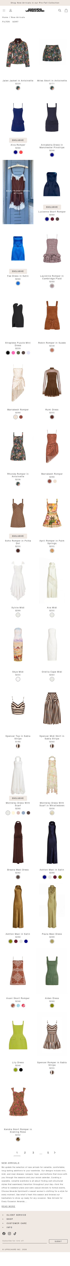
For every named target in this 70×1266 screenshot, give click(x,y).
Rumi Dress (52, 409)
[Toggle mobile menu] (4, 10)
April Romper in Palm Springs (52, 542)
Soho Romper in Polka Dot (18, 542)
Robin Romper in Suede (52, 342)
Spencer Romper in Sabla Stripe (52, 1063)
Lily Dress (18, 1062)
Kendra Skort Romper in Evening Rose (18, 1130)
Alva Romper (18, 144)
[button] (67, 10)
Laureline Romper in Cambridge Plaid (52, 277)
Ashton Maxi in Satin (52, 869)
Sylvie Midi (18, 607)
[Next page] (54, 1152)
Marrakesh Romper (18, 409)
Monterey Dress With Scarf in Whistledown (52, 804)
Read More (8, 1206)
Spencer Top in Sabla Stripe (18, 737)
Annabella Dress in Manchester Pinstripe (52, 146)
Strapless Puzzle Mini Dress (18, 344)
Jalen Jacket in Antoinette (18, 80)
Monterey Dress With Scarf (18, 804)
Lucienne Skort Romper (52, 211)
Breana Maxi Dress (18, 869)
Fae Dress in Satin (18, 275)
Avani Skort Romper (18, 998)
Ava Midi (52, 607)
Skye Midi (18, 671)
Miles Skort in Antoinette (52, 80)
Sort (16, 21)
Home (5, 17)
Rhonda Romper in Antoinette (18, 475)
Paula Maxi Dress (52, 934)
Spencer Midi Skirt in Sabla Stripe (52, 737)
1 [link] (17, 1153)
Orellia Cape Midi (52, 671)
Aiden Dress (52, 998)
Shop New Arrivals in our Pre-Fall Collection (35, 2)
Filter (6, 21)
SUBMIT (58, 1241)
